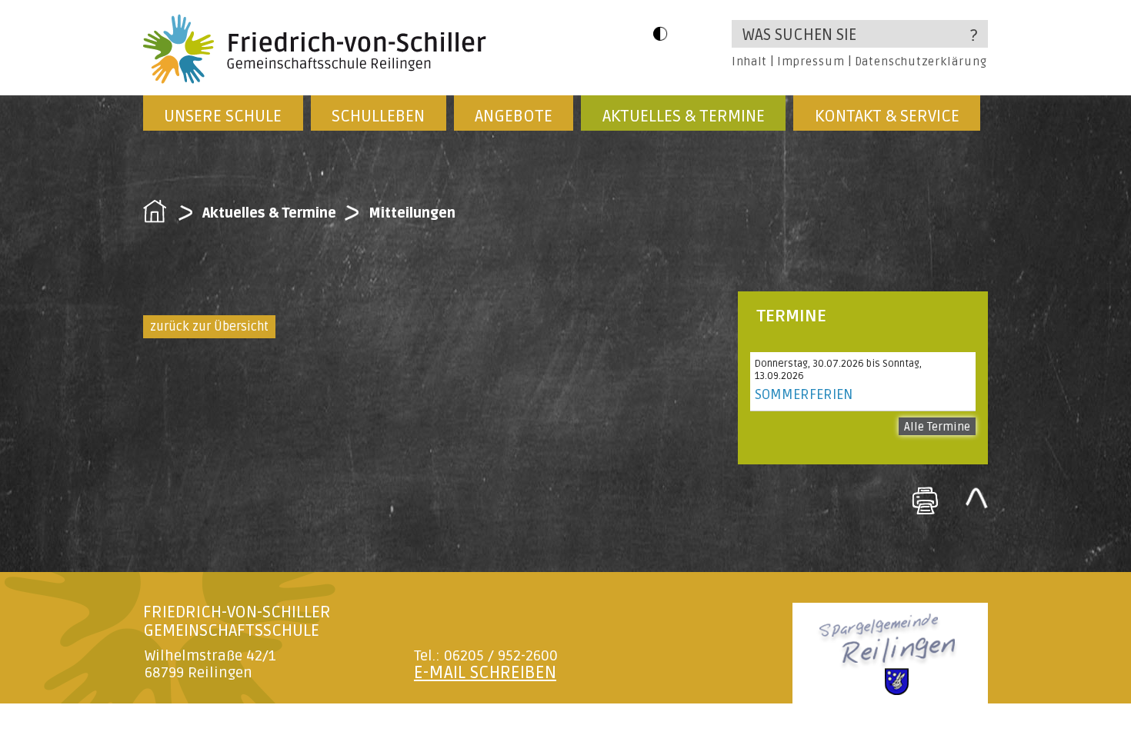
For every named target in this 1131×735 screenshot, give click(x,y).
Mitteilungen (412, 213)
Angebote (513, 116)
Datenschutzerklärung (921, 61)
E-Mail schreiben (485, 672)
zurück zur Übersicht (209, 326)
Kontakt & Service (887, 116)
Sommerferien (803, 394)
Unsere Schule (223, 116)
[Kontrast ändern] (660, 33)
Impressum (810, 61)
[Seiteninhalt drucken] (925, 500)
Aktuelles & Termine (683, 116)
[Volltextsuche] (860, 34)
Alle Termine (937, 427)
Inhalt (749, 61)
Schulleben (378, 116)
